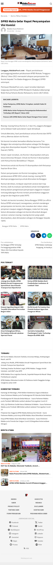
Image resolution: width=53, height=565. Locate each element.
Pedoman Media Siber (38, 514)
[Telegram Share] (44, 235)
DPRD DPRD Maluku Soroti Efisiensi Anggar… (28, 483)
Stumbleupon (15, 530)
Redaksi (39, 503)
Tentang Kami (13, 510)
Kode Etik (39, 499)
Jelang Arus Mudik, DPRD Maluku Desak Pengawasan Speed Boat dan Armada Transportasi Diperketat (12, 284)
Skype (15, 541)
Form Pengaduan (14, 514)
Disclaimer (38, 506)
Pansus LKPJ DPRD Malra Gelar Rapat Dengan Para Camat (25, 117)
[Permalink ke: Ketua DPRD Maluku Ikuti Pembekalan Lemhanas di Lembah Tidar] (40, 272)
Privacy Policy (13, 506)
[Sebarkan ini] (32, 235)
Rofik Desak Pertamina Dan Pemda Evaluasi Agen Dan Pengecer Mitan (39, 309)
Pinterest (15, 526)
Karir (14, 503)
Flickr (40, 545)
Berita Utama (5, 464)
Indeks (13, 499)
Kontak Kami (39, 510)
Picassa (15, 545)
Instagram (15, 534)
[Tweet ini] (38, 235)
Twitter (40, 522)
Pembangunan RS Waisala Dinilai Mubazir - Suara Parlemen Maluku (24, 398)
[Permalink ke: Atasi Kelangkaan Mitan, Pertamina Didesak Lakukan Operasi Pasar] (13, 322)
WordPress (40, 530)
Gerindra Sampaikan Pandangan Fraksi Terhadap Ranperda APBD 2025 (39, 333)
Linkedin (40, 534)
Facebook (15, 522)
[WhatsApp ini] (49, 235)
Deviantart (15, 537)
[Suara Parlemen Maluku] (26, 3)
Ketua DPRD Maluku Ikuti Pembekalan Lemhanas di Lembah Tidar (38, 283)
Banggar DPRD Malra (9, 226)
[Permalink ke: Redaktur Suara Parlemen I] (3, 30)
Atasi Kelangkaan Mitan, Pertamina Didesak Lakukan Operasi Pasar (12, 333)
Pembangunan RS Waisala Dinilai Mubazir (37, 395)
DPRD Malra (24, 226)
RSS (27, 548)
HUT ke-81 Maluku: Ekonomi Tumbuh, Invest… (20, 466)
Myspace (40, 537)
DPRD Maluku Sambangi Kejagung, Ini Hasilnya (43, 245)
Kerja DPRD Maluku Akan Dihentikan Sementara (35, 415)
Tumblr (40, 526)
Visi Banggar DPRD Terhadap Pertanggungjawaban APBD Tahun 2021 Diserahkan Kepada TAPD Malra (12, 247)
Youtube (40, 541)
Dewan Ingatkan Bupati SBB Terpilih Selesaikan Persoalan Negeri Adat (13, 309)
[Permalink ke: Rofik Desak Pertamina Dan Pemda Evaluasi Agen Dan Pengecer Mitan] (40, 298)
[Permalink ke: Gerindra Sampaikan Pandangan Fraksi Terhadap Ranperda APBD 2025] (40, 322)
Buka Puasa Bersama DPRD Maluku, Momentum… (29, 474)
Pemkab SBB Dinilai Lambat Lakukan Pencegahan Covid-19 (26, 401)
